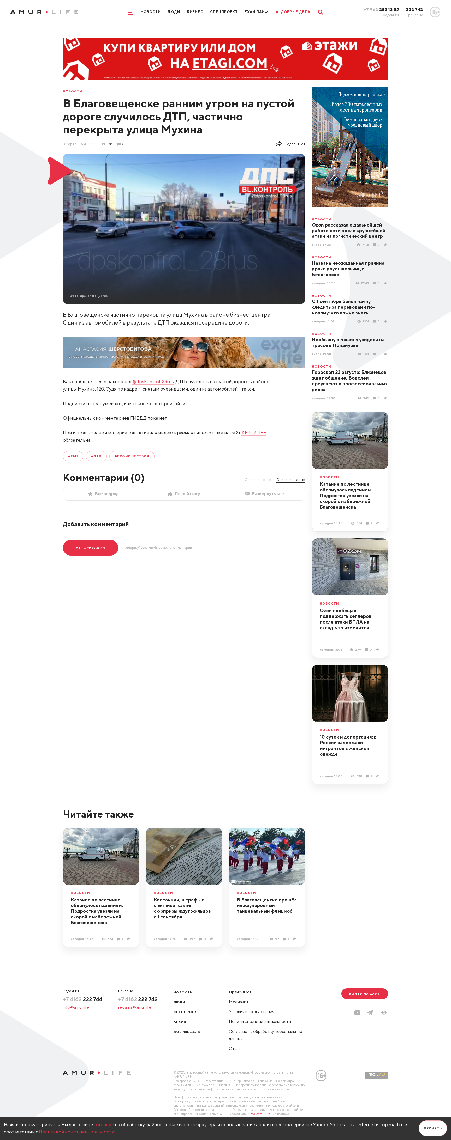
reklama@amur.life (134, 1007)
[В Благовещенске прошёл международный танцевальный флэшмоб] (295, 938)
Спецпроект (224, 12)
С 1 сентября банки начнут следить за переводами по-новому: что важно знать (343, 306)
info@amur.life (76, 1007)
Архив (180, 1022)
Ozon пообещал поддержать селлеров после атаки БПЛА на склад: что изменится (345, 619)
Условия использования (251, 1011)
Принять (433, 1128)
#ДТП (96, 456)
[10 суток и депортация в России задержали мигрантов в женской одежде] (378, 776)
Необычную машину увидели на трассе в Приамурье (348, 342)
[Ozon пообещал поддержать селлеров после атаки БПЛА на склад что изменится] (378, 649)
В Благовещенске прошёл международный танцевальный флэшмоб (267, 905)
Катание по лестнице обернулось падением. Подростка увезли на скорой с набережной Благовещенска (346, 495)
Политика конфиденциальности (260, 1021)
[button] (384, 1013)
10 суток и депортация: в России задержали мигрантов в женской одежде (348, 745)
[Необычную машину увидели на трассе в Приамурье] (386, 354)
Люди (174, 12)
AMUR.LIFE (253, 432)
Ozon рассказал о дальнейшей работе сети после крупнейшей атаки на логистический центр (348, 230)
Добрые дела (187, 1032)
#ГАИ (73, 456)
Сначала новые (258, 480)
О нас (234, 1048)
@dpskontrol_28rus (153, 381)
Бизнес (195, 12)
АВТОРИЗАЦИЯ (90, 548)
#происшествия (132, 456)
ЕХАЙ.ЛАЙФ (256, 12)
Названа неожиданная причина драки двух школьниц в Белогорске (348, 268)
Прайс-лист (240, 992)
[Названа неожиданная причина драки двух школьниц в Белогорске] (386, 283)
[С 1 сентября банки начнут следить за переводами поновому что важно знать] (386, 321)
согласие (104, 1124)
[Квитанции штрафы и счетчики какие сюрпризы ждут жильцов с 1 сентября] (212, 938)
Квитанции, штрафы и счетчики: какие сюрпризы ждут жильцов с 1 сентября (182, 908)
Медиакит (239, 1001)
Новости (151, 12)
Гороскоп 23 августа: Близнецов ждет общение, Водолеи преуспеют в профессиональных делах (350, 380)
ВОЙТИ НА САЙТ (364, 994)
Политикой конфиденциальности (76, 1132)
